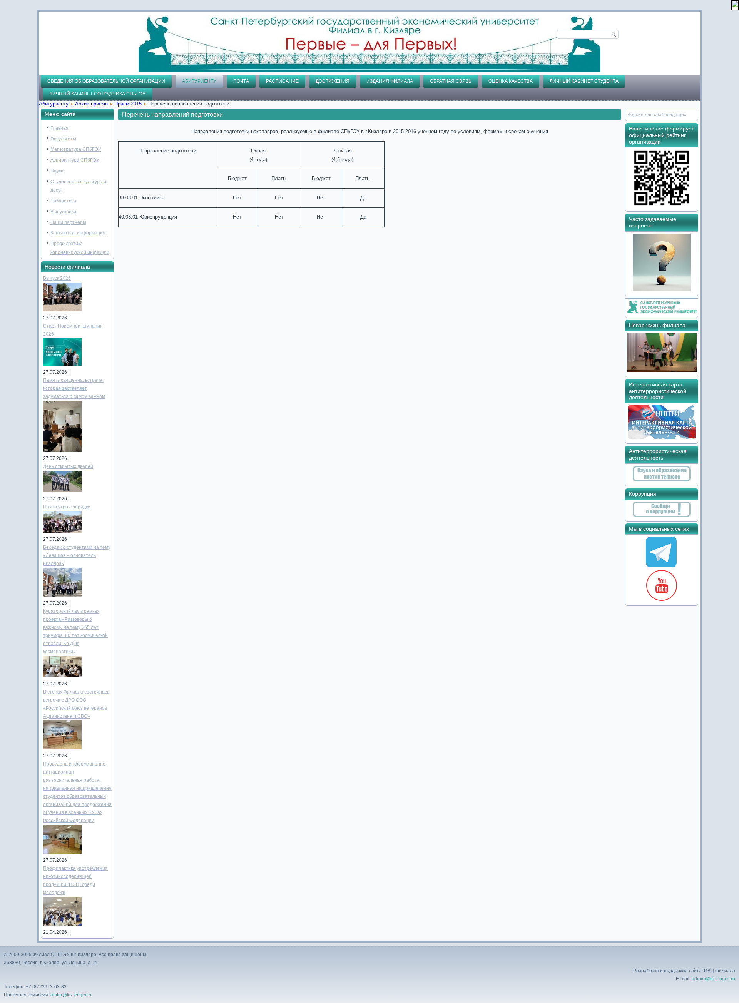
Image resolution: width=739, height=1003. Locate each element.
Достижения (332, 81)
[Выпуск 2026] (62, 310)
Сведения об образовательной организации (106, 81)
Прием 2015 (128, 104)
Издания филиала (389, 81)
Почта (241, 81)
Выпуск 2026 (57, 278)
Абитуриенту (199, 81)
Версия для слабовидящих (656, 114)
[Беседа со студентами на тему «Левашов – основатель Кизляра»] (62, 595)
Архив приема (91, 104)
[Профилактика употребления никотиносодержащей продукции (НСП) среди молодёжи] (62, 924)
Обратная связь (450, 81)
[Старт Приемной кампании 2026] (62, 364)
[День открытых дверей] (62, 490)
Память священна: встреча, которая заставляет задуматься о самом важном (74, 388)
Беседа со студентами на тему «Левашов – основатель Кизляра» (76, 555)
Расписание (282, 81)
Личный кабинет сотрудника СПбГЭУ (97, 94)
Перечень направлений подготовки (172, 114)
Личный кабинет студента (584, 81)
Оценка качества (510, 81)
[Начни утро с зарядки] (62, 531)
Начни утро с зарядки (66, 507)
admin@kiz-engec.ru (713, 978)
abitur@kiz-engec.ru (71, 995)
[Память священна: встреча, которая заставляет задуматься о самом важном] (62, 450)
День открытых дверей (68, 466)
